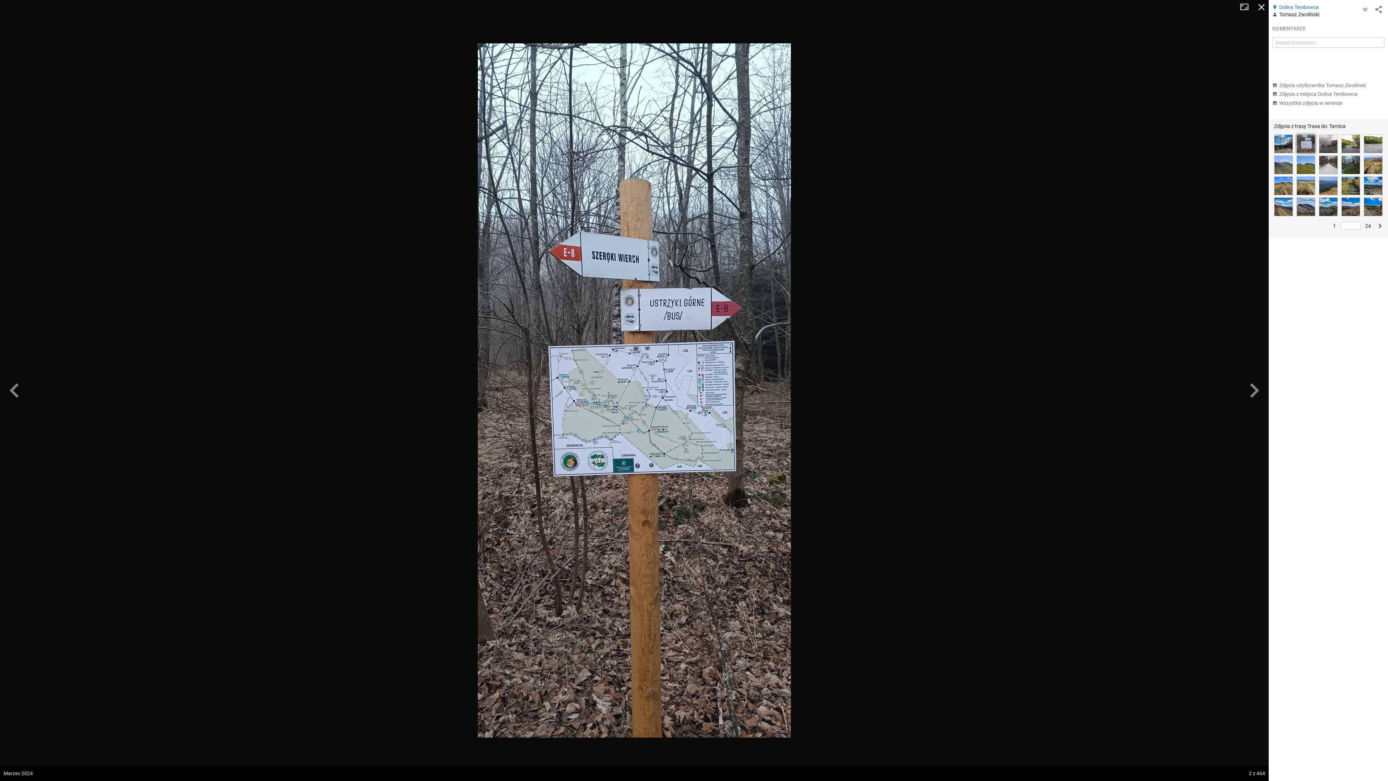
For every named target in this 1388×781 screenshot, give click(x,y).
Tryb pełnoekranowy (1247, 7)
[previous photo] (14, 390)
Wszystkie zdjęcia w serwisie (1310, 103)
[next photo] (1254, 390)
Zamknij (1261, 7)
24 (1368, 226)
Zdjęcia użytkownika (1322, 85)
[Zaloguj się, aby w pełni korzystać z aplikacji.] (1365, 9)
